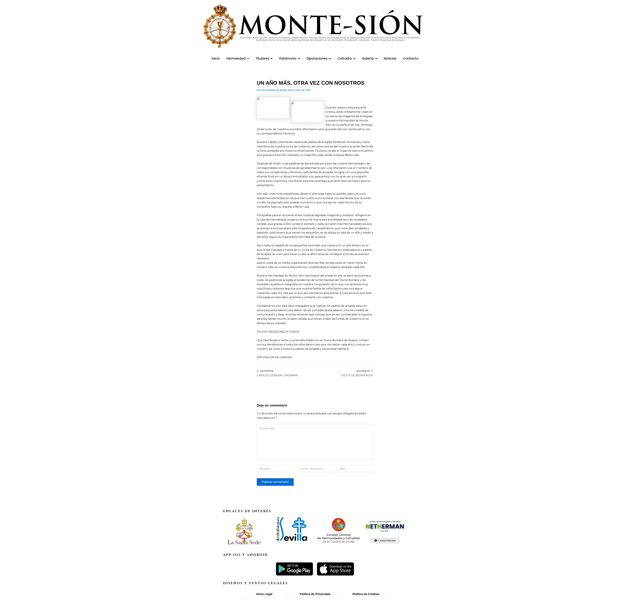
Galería (368, 58)
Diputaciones (317, 58)
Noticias (390, 58)
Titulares (262, 58)
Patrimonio (287, 58)
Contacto (410, 58)
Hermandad (235, 58)
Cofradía (344, 58)
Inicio (216, 58)
